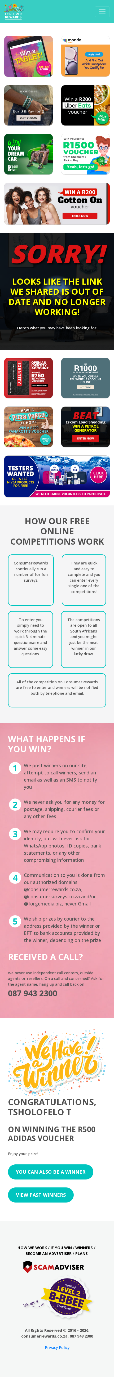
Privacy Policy (57, 1347)
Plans (81, 1253)
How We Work (32, 1247)
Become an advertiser (48, 1253)
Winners (84, 1247)
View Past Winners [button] (41, 1195)
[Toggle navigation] (102, 11)
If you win (61, 1247)
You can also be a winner (50, 1172)
